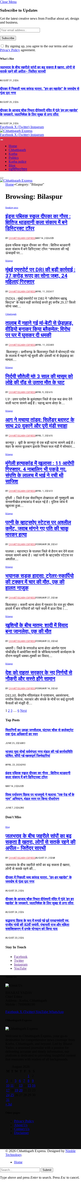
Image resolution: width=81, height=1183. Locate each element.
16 (33, 1085)
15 (29, 1085)
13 (20, 1085)
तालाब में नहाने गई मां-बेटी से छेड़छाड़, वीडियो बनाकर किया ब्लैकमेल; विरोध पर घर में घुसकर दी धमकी (39, 329)
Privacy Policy (10, 50)
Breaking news (11, 207)
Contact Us (21, 1129)
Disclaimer (21, 1133)
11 (12, 1085)
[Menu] (1, 139)
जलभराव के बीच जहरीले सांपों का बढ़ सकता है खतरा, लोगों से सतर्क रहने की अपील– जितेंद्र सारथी (37, 69)
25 (12, 1095)
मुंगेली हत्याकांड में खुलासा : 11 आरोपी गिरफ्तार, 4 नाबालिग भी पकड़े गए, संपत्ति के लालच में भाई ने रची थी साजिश (39, 472)
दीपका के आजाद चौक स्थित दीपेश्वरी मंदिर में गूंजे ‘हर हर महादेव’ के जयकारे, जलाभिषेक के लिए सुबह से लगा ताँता (39, 112)
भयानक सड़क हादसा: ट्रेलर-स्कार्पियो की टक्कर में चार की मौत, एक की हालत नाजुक (39, 582)
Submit (47, 1170)
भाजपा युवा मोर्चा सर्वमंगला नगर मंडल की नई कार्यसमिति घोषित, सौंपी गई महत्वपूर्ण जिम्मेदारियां (39, 754)
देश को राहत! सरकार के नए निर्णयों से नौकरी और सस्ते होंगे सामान (38, 676)
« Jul (8, 1104)
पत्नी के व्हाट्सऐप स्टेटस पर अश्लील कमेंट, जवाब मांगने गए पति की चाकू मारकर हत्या (38, 528)
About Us (20, 1125)
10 (8, 1085)
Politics (14, 157)
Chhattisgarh (17, 150)
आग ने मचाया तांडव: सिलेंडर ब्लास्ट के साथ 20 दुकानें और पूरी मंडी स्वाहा (39, 423)
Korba (13, 154)
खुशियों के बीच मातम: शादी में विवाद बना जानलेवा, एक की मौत (36, 628)
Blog (12, 165)
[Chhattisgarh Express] (16, 131)
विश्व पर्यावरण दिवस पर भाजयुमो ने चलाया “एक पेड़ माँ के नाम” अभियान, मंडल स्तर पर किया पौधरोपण (39, 797)
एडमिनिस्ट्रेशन (18, 169)
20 (20, 1090)
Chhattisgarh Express (22, 238)
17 (8, 1090)
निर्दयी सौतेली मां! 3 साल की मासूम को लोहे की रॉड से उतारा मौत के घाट (39, 379)
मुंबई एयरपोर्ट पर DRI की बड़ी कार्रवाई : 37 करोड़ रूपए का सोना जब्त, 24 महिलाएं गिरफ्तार (40, 276)
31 (8, 1100)
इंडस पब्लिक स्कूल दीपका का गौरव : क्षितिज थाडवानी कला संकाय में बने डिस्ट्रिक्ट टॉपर (38, 222)
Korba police (17, 161)
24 (8, 1095)
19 (16, 1090)
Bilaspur (9, 261)
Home (13, 146)
